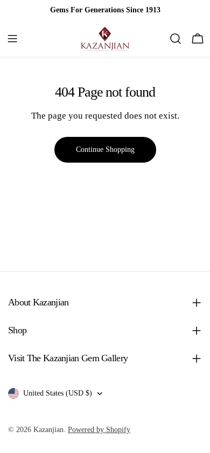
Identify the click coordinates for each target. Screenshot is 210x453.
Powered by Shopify (99, 430)
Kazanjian (48, 430)
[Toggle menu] (12, 38)
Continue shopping (105, 149)
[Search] (175, 38)
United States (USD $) (57, 393)
